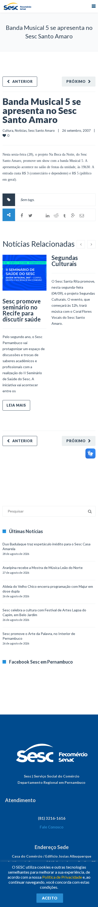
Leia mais (16, 405)
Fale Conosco (51, 827)
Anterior (22, 81)
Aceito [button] (50, 898)
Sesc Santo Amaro (41, 130)
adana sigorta (41, 473)
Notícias (21, 130)
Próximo (76, 81)
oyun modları (62, 473)
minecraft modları (16, 473)
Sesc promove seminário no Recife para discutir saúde (22, 310)
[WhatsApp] (39, 215)
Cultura (8, 130)
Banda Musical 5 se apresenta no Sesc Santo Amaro (42, 110)
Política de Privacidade (62, 877)
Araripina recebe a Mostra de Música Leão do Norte (43, 567)
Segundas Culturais (65, 260)
